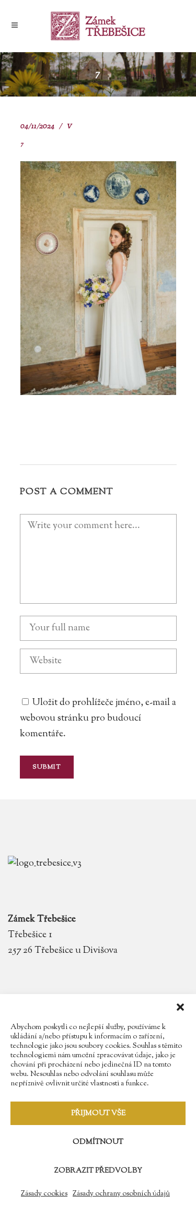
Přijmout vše (98, 1113)
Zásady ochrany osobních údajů (121, 1194)
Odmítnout (98, 1142)
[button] (180, 1007)
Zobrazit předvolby (98, 1171)
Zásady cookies (44, 1194)
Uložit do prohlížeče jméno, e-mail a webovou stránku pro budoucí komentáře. (98, 718)
